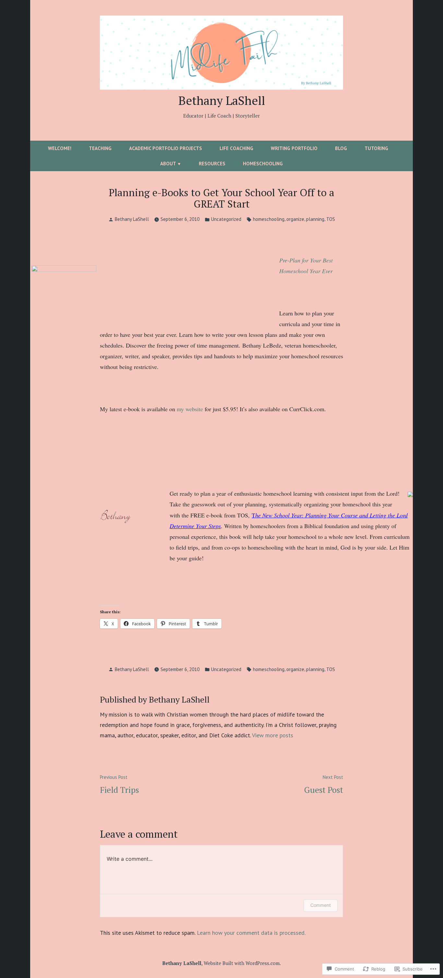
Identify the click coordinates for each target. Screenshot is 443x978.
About (168, 163)
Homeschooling (263, 163)
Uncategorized (226, 219)
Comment (320, 905)
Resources (212, 163)
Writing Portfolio (294, 148)
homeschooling (268, 219)
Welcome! (59, 148)
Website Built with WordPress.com (242, 963)
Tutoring (376, 148)
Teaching (100, 148)
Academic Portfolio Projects (165, 148)
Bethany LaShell (221, 100)
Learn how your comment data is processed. (251, 932)
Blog (341, 148)
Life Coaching (236, 148)
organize (295, 219)
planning (315, 219)
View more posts (272, 735)
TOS (330, 219)
